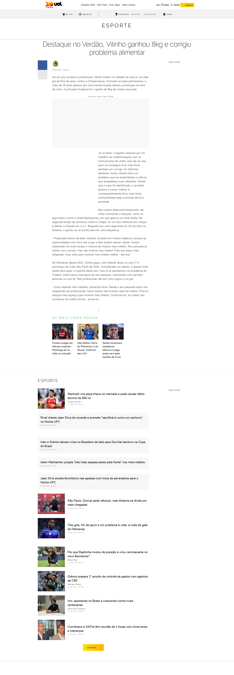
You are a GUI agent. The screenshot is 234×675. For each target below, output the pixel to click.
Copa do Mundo (149, 14)
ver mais (91, 648)
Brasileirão (135, 14)
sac (158, 5)
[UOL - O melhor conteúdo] (53, 5)
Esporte (117, 25)
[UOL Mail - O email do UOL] (165, 5)
